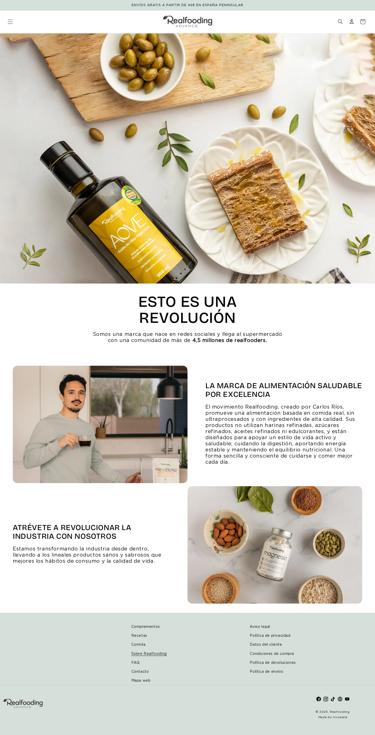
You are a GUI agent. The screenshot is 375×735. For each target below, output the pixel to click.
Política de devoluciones (273, 662)
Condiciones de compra (272, 653)
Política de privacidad (270, 635)
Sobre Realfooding (149, 653)
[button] (10, 21)
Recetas (139, 635)
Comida (138, 644)
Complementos (145, 626)
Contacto (140, 671)
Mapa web (141, 680)
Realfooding (340, 711)
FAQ (135, 662)
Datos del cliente (266, 644)
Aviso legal (260, 626)
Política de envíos (266, 671)
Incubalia (340, 717)
